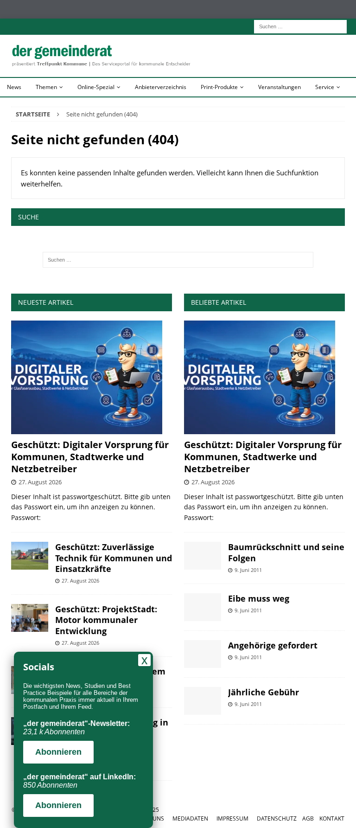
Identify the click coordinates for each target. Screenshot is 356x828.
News (14, 87)
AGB (308, 818)
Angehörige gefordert (273, 645)
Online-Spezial (95, 87)
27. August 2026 (40, 482)
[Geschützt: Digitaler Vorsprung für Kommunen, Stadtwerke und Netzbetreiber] (91, 377)
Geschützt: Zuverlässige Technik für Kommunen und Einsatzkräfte (113, 557)
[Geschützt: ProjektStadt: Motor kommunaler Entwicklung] (29, 618)
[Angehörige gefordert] (202, 654)
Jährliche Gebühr (263, 692)
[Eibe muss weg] (202, 607)
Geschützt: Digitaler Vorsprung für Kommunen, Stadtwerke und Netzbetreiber (90, 456)
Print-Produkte (219, 87)
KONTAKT (331, 818)
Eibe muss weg (258, 598)
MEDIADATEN (190, 818)
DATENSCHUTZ (277, 818)
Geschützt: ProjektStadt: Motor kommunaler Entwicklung (106, 619)
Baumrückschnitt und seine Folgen (286, 552)
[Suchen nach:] (300, 25)
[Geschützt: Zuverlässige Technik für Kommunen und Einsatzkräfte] (29, 556)
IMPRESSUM (232, 818)
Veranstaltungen (279, 87)
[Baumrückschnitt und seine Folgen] (202, 556)
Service (324, 87)
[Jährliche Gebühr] (202, 701)
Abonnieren (58, 752)
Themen (46, 87)
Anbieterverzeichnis (160, 87)
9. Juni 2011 (248, 569)
